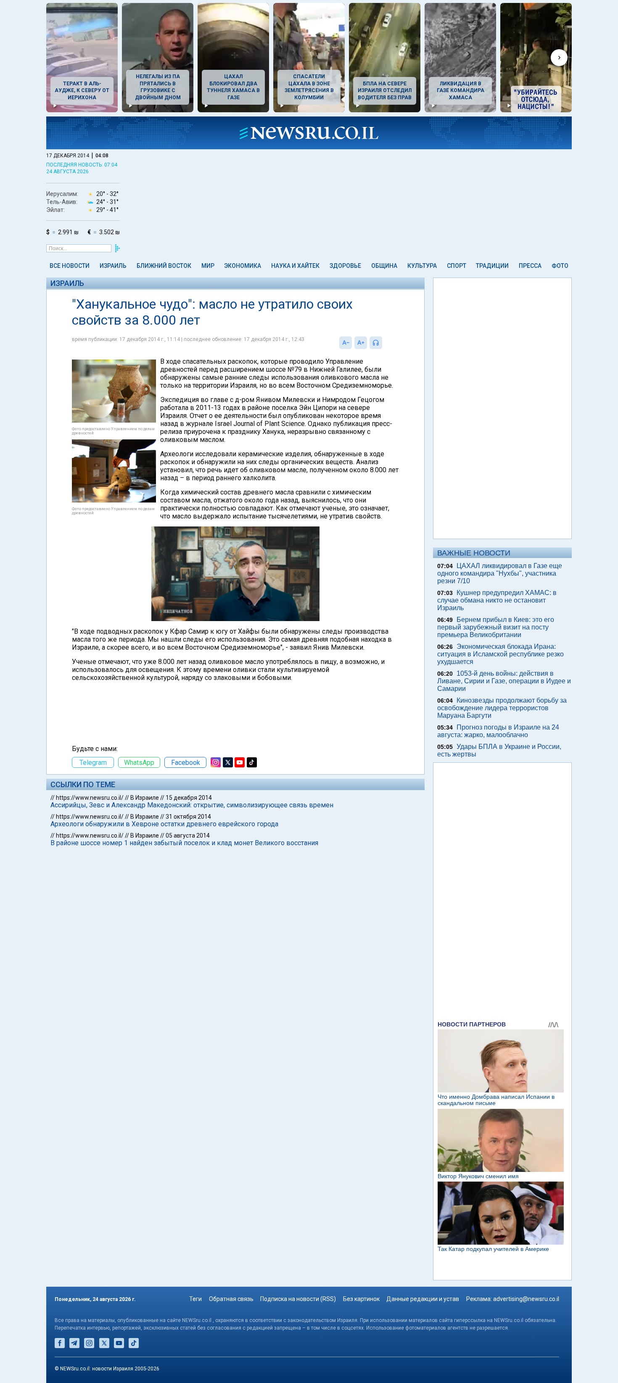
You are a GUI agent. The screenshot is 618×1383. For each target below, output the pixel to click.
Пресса (530, 265)
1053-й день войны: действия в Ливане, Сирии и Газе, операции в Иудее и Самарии (504, 681)
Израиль (113, 265)
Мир (207, 265)
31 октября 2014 (188, 816)
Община (384, 265)
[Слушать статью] (384, 342)
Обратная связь (231, 1299)
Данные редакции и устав (422, 1299)
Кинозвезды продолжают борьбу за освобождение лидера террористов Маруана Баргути (502, 708)
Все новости (70, 265)
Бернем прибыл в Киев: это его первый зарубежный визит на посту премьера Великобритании (495, 627)
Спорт (456, 265)
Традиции (492, 265)
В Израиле (144, 797)
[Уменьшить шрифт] (345, 342)
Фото (560, 265)
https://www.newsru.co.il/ (90, 797)
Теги (195, 1299)
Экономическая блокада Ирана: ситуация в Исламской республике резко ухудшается (500, 654)
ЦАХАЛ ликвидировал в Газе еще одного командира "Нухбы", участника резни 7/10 (499, 573)
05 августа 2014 (188, 835)
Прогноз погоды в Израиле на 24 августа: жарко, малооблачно (498, 731)
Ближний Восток (164, 265)
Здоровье (345, 265)
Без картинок (361, 1299)
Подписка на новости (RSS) (298, 1299)
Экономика (242, 265)
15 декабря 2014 (189, 797)
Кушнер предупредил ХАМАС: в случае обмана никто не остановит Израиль (497, 600)
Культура (422, 265)
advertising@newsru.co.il (526, 1299)
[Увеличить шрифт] (360, 342)
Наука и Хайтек (295, 265)
